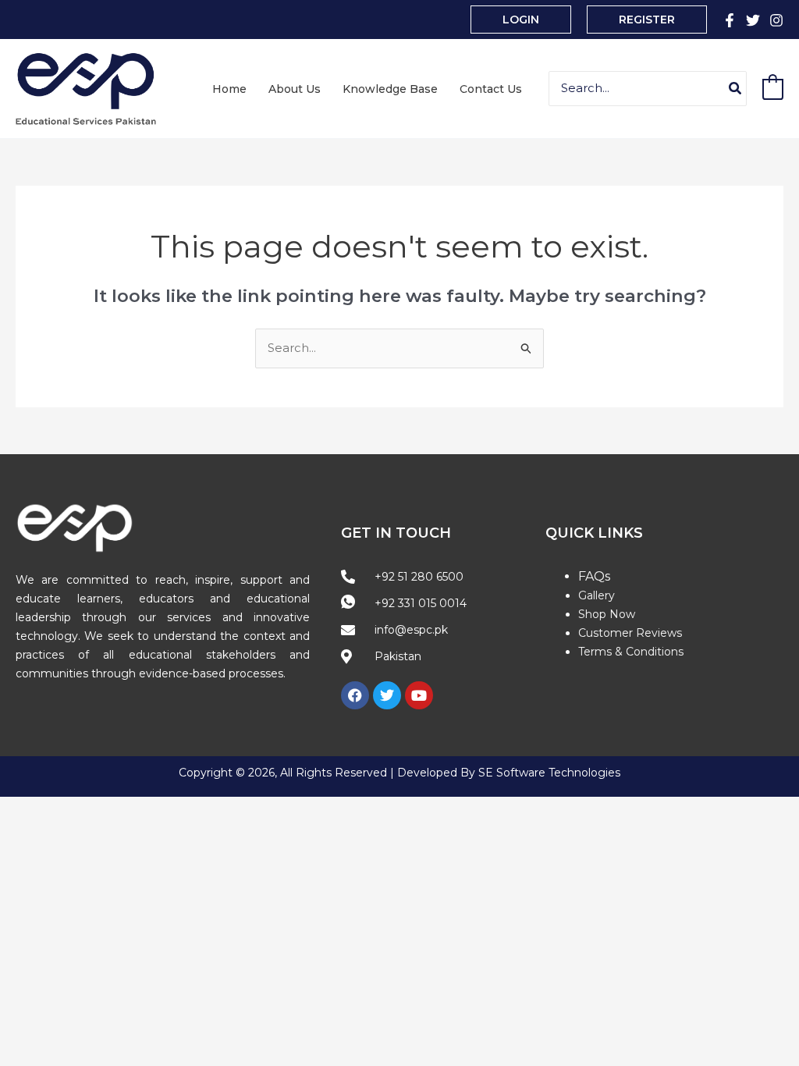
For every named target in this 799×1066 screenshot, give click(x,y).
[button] (521, 19)
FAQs (594, 576)
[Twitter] (753, 20)
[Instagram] (776, 20)
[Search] (736, 88)
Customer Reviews (630, 633)
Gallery (596, 595)
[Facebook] (730, 20)
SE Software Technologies (549, 773)
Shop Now (606, 614)
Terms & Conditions (631, 652)
